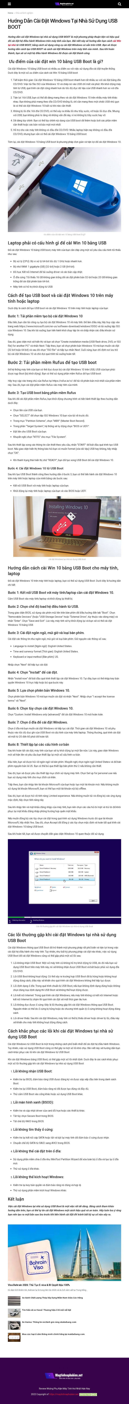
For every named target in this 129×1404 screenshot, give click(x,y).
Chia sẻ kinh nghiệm (24, 13)
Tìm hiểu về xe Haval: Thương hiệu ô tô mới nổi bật (46, 1310)
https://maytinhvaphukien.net (64, 1394)
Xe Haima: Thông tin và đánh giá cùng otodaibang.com (49, 1322)
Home (10, 13)
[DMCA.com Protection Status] (88, 1394)
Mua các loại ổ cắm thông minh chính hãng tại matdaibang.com (53, 1334)
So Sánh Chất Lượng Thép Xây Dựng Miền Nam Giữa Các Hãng (52, 1298)
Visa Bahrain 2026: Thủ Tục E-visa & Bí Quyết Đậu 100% (39, 1285)
